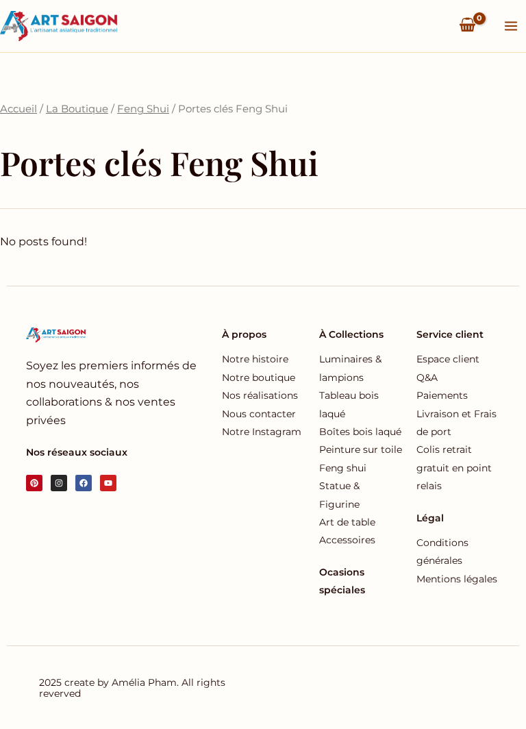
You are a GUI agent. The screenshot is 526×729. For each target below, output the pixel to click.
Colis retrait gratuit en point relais (454, 467)
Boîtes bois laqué (360, 431)
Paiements (442, 395)
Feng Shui (143, 109)
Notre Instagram (261, 431)
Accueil (18, 109)
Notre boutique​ (258, 377)
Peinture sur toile (360, 449)
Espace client (447, 359)
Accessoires (347, 540)
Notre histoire (255, 359)
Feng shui (342, 468)
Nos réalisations (260, 395)
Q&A (427, 377)
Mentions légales (456, 579)
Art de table (347, 522)
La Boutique (77, 109)
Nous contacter (259, 414)
